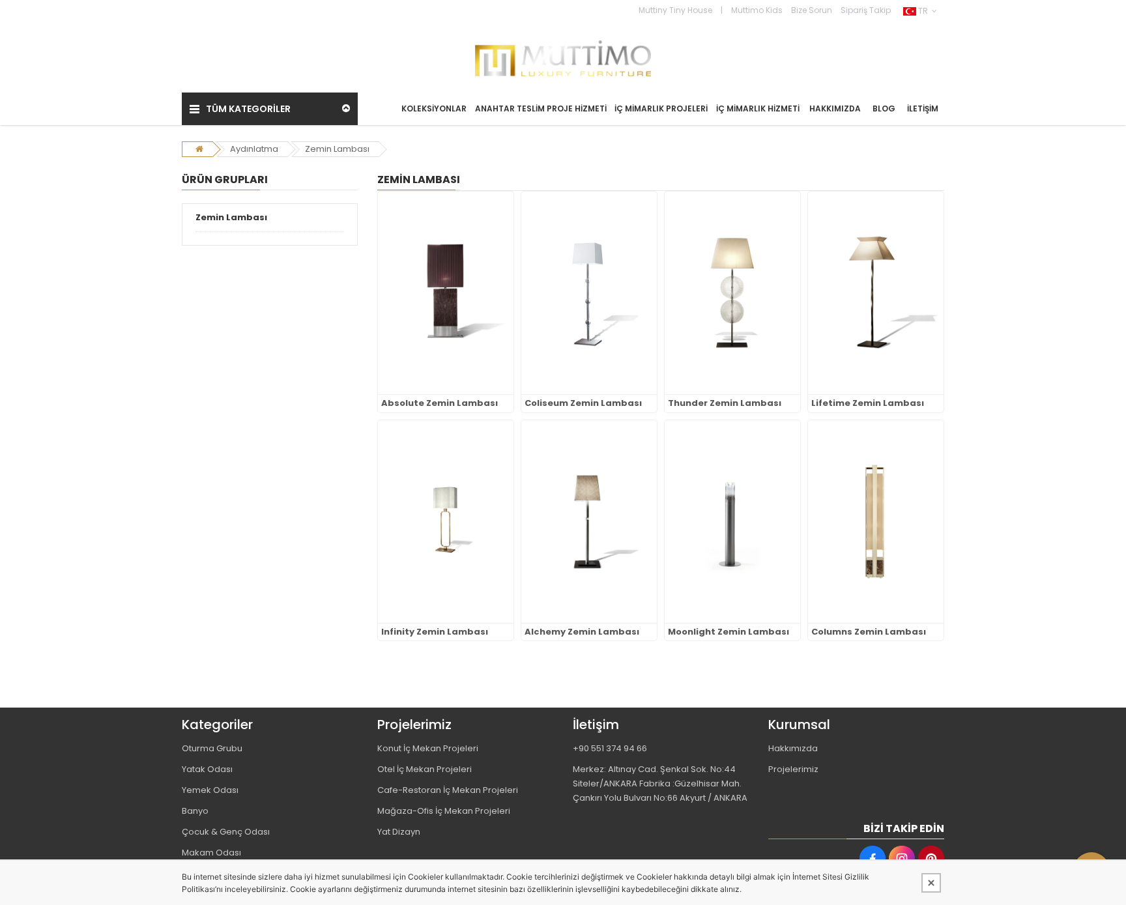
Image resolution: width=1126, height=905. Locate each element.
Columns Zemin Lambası (868, 632)
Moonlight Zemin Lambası (728, 632)
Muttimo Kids (757, 10)
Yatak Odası (207, 769)
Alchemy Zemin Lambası (582, 632)
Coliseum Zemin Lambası (583, 403)
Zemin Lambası (337, 149)
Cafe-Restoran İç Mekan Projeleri (447, 790)
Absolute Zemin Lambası (439, 403)
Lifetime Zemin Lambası (867, 403)
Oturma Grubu (212, 748)
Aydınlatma (254, 149)
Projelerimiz (793, 769)
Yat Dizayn (398, 832)
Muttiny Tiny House (675, 10)
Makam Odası (211, 852)
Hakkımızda (793, 748)
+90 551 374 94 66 (610, 748)
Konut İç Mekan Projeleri (427, 748)
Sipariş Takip (866, 10)
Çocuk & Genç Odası (226, 832)
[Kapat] (931, 883)
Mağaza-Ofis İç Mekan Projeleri (443, 811)
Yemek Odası (210, 790)
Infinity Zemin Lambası (434, 632)
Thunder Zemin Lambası (724, 403)
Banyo (195, 811)
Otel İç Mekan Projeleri (424, 769)
